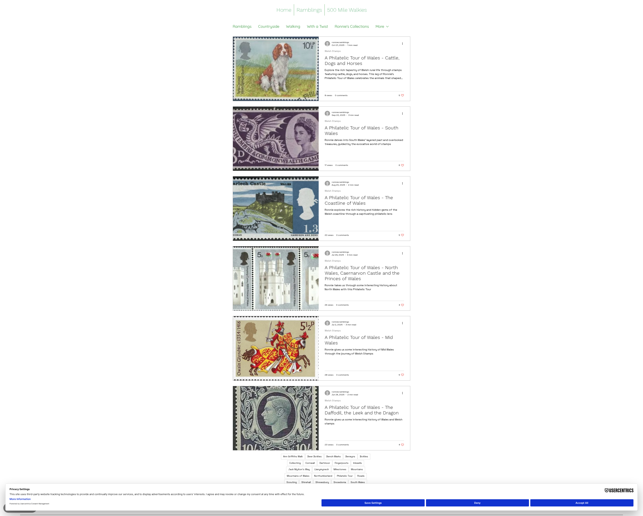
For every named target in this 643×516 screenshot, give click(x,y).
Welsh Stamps (333, 51)
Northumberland (323, 475)
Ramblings (242, 26)
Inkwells (357, 462)
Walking (293, 26)
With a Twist (317, 26)
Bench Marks (333, 456)
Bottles (364, 456)
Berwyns (350, 456)
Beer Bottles (314, 456)
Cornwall (310, 462)
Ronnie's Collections (352, 26)
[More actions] (404, 44)
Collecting (295, 462)
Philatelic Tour (345, 475)
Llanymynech (321, 469)
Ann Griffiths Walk (293, 456)
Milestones (340, 469)
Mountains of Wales (298, 475)
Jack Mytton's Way (299, 469)
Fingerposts (341, 462)
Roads (361, 475)
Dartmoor (324, 462)
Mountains (357, 469)
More (380, 26)
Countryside (268, 26)
